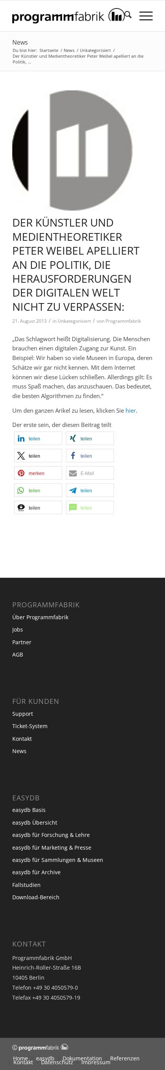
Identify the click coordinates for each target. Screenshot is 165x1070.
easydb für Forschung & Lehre (51, 834)
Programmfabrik (123, 321)
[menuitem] (124, 15)
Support (22, 713)
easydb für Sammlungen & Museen (57, 859)
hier (130, 410)
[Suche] (124, 15)
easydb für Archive (36, 872)
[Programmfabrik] (68, 15)
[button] (38, 438)
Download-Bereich (35, 897)
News (20, 42)
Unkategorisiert (74, 321)
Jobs (17, 629)
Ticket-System (30, 726)
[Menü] (142, 15)
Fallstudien (26, 884)
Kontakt (22, 738)
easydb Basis (29, 809)
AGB (17, 654)
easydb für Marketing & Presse (51, 847)
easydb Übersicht (34, 822)
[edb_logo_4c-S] (73, 151)
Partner (21, 642)
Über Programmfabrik (40, 617)
